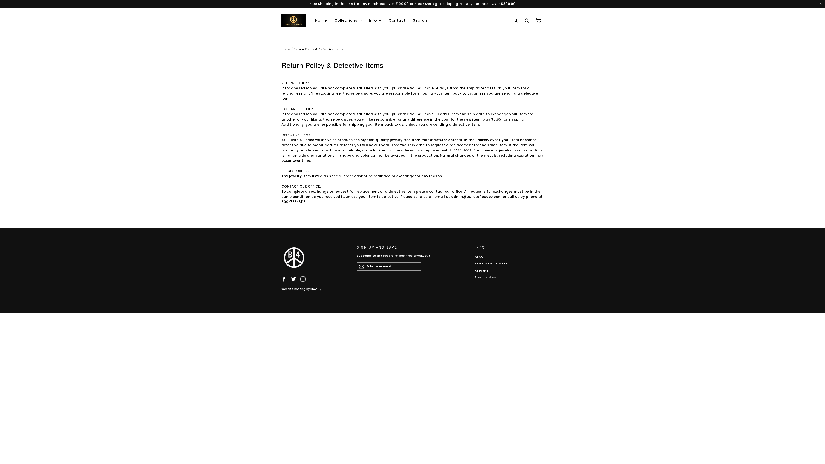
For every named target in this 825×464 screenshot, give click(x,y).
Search (420, 20)
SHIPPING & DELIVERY (491, 263)
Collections (346, 20)
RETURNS (481, 271)
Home (321, 20)
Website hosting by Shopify (301, 289)
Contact (397, 20)
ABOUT (480, 257)
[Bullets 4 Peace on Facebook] (284, 279)
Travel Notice (485, 277)
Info (373, 20)
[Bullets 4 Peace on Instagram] (303, 279)
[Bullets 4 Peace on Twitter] (293, 279)
